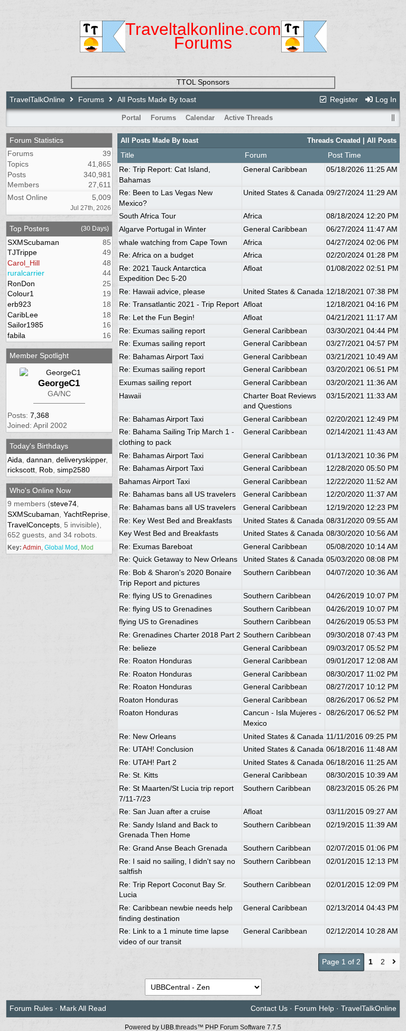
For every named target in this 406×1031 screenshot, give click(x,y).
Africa (252, 216)
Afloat (252, 268)
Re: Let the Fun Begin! (157, 317)
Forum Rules (31, 1008)
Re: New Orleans (147, 736)
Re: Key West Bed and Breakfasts (175, 520)
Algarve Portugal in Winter (162, 229)
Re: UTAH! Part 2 (148, 762)
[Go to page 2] (394, 962)
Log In (384, 99)
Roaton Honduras (148, 700)
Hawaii (130, 395)
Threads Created (334, 140)
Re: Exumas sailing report (162, 330)
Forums (91, 99)
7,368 (39, 415)
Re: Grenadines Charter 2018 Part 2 (180, 635)
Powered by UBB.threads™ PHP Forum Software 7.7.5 (203, 1027)
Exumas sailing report (155, 382)
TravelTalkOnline (37, 99)
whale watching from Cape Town (173, 242)
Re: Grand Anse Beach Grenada (173, 848)
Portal (131, 118)
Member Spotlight (39, 355)
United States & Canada (283, 192)
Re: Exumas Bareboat (155, 546)
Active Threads (248, 118)
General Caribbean (275, 169)
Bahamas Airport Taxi (154, 481)
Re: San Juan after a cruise (164, 811)
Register (343, 99)
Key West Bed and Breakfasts (168, 533)
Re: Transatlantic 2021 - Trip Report (179, 304)
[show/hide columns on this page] (392, 118)
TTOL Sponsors (203, 82)
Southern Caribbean (277, 572)
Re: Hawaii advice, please (162, 291)
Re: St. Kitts (138, 775)
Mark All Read (83, 1008)
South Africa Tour (147, 216)
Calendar (200, 118)
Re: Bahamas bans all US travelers (177, 494)
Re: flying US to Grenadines (165, 595)
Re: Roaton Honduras (155, 660)
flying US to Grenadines (158, 621)
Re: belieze (137, 648)
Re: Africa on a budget (156, 255)
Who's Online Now (40, 490)
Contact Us (269, 1008)
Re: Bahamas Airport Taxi (161, 356)
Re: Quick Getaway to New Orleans (178, 559)
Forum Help (314, 1008)
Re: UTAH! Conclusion (156, 749)
